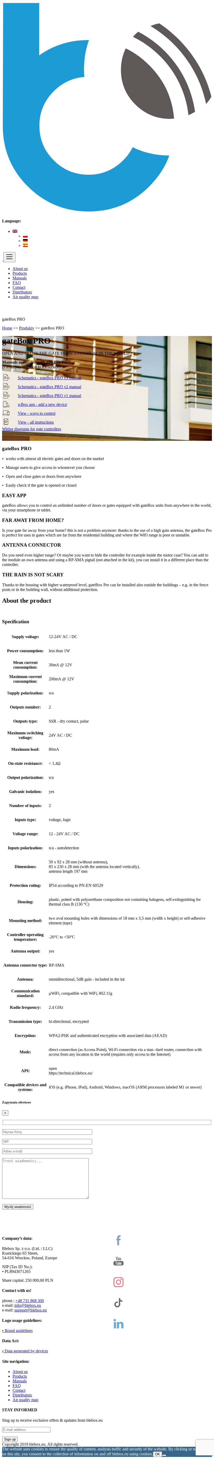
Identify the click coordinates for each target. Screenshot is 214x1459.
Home (7, 328)
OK (157, 1454)
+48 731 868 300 (29, 1300)
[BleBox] (2, 259)
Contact (19, 287)
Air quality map (25, 297)
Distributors (22, 292)
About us (20, 268)
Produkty (26, 328)
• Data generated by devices (25, 1351)
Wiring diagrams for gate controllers (31, 429)
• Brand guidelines (17, 1330)
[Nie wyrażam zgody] (164, 1455)
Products (20, 273)
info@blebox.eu (27, 1305)
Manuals (20, 278)
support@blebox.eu (30, 1310)
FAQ (17, 282)
